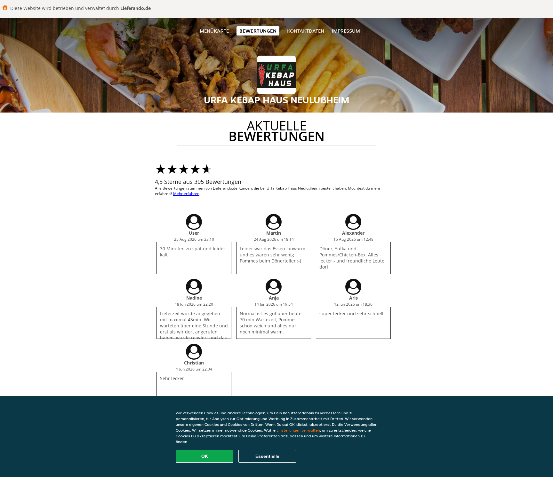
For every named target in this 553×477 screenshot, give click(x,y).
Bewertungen (257, 30)
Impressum (346, 30)
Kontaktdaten (305, 30)
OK (204, 456)
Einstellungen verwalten (298, 430)
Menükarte (214, 30)
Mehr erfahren (186, 193)
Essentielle (267, 456)
